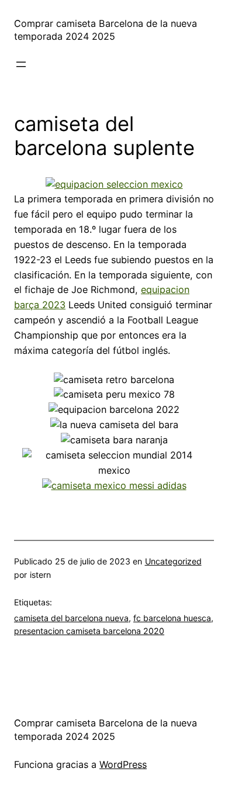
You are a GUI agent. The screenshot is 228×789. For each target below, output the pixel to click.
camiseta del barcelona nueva (71, 618)
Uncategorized (173, 561)
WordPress (123, 764)
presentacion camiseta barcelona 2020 (89, 631)
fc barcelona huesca (172, 618)
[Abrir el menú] (21, 64)
